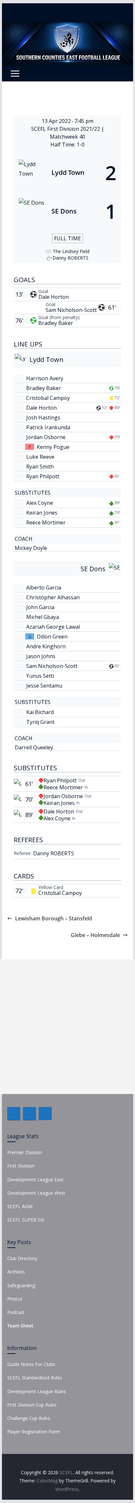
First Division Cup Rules (32, 1405)
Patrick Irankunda (48, 427)
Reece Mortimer (46, 522)
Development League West (36, 1193)
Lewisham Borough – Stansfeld (53, 918)
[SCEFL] (67, 26)
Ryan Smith (40, 466)
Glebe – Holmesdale (95, 935)
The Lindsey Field (71, 251)
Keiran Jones (41, 512)
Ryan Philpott (42, 476)
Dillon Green (52, 636)
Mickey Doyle (31, 548)
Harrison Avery (44, 378)
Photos (15, 1299)
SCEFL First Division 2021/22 (66, 128)
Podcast (16, 1312)
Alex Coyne (39, 502)
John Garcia (40, 607)
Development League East (35, 1179)
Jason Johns (40, 656)
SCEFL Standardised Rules (34, 1378)
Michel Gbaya (42, 617)
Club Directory (22, 1258)
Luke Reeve (40, 456)
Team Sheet (20, 1326)
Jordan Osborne (46, 437)
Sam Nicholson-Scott (71, 310)
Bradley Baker (55, 323)
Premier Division (24, 1152)
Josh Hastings (43, 417)
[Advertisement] (67, 1026)
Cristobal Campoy (48, 397)
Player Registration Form (33, 1431)
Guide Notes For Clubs (31, 1364)
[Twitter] (29, 1113)
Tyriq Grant (40, 722)
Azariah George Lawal (53, 626)
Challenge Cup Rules (28, 1418)
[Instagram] (45, 1113)
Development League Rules (36, 1391)
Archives (16, 1272)
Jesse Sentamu (44, 685)
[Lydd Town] (67, 172)
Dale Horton (53, 296)
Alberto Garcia (43, 587)
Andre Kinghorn (46, 646)
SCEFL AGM (19, 1206)
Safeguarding (21, 1285)
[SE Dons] (67, 211)
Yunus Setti (40, 675)
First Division (20, 1166)
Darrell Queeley (34, 747)
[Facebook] (13, 1113)
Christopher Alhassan (53, 597)
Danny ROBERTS (53, 853)
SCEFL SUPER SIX (25, 1220)
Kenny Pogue (53, 447)
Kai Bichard (40, 712)
